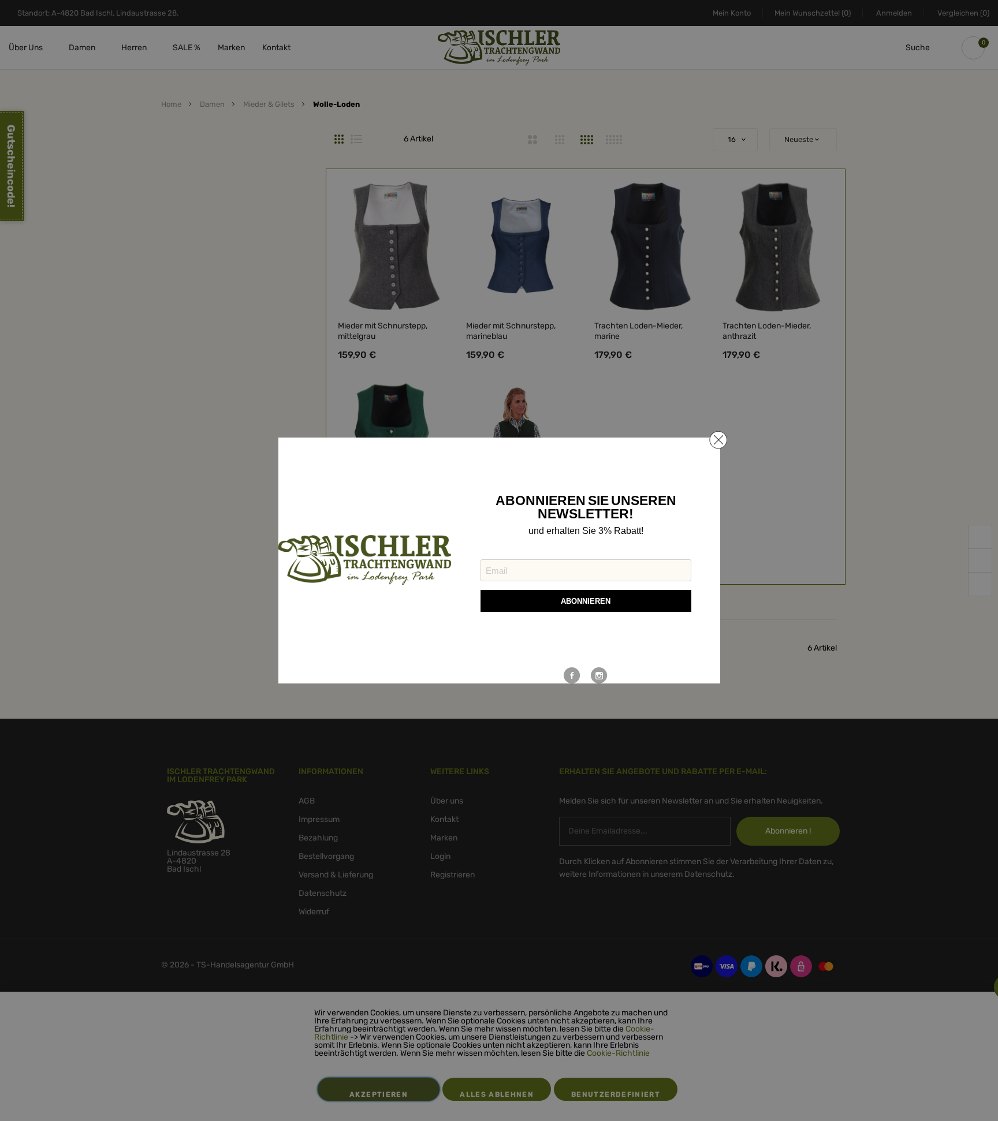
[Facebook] (572, 675)
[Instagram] (599, 675)
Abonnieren (585, 601)
